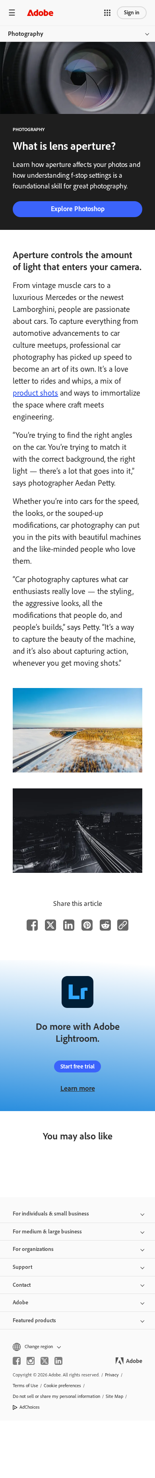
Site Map (114, 1396)
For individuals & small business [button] (51, 1213)
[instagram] (31, 1361)
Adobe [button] (20, 1302)
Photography (25, 33)
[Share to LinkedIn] (68, 925)
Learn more (77, 1088)
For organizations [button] (33, 1249)
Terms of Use (25, 1385)
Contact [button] (22, 1285)
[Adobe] (40, 12)
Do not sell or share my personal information (56, 1396)
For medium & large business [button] (47, 1231)
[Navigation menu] (12, 12)
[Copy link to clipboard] (122, 925)
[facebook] (17, 1361)
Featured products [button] (34, 1320)
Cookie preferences (62, 1385)
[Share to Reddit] (105, 925)
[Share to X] (50, 925)
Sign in (132, 12)
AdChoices (29, 1407)
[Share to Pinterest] (87, 925)
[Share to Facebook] (32, 925)
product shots (35, 393)
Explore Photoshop (78, 209)
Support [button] (22, 1267)
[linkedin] (58, 1361)
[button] (107, 12)
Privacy (112, 1375)
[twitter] (44, 1361)
